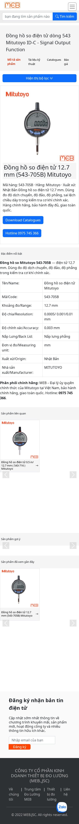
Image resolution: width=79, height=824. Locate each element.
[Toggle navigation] (72, 7)
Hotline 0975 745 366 (22, 233)
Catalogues (54, 60)
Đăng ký (19, 747)
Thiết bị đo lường (51, 794)
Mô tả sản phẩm (14, 62)
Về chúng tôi (14, 794)
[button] (6, 475)
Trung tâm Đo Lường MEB (32, 794)
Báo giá (66, 62)
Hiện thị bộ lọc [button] (38, 78)
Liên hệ (67, 792)
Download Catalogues (23, 220)
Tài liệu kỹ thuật (34, 62)
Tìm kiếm (66, 16)
